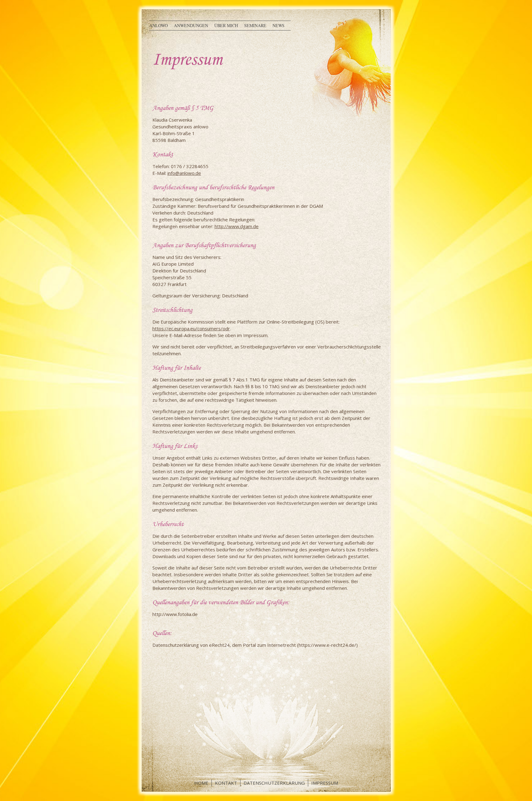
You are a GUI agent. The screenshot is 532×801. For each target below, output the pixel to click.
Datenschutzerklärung (274, 783)
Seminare (255, 25)
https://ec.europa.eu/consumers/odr (191, 328)
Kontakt (226, 783)
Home (201, 783)
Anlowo (158, 25)
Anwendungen (191, 25)
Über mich (226, 25)
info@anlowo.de (184, 173)
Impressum (324, 783)
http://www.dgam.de (237, 226)
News (278, 25)
